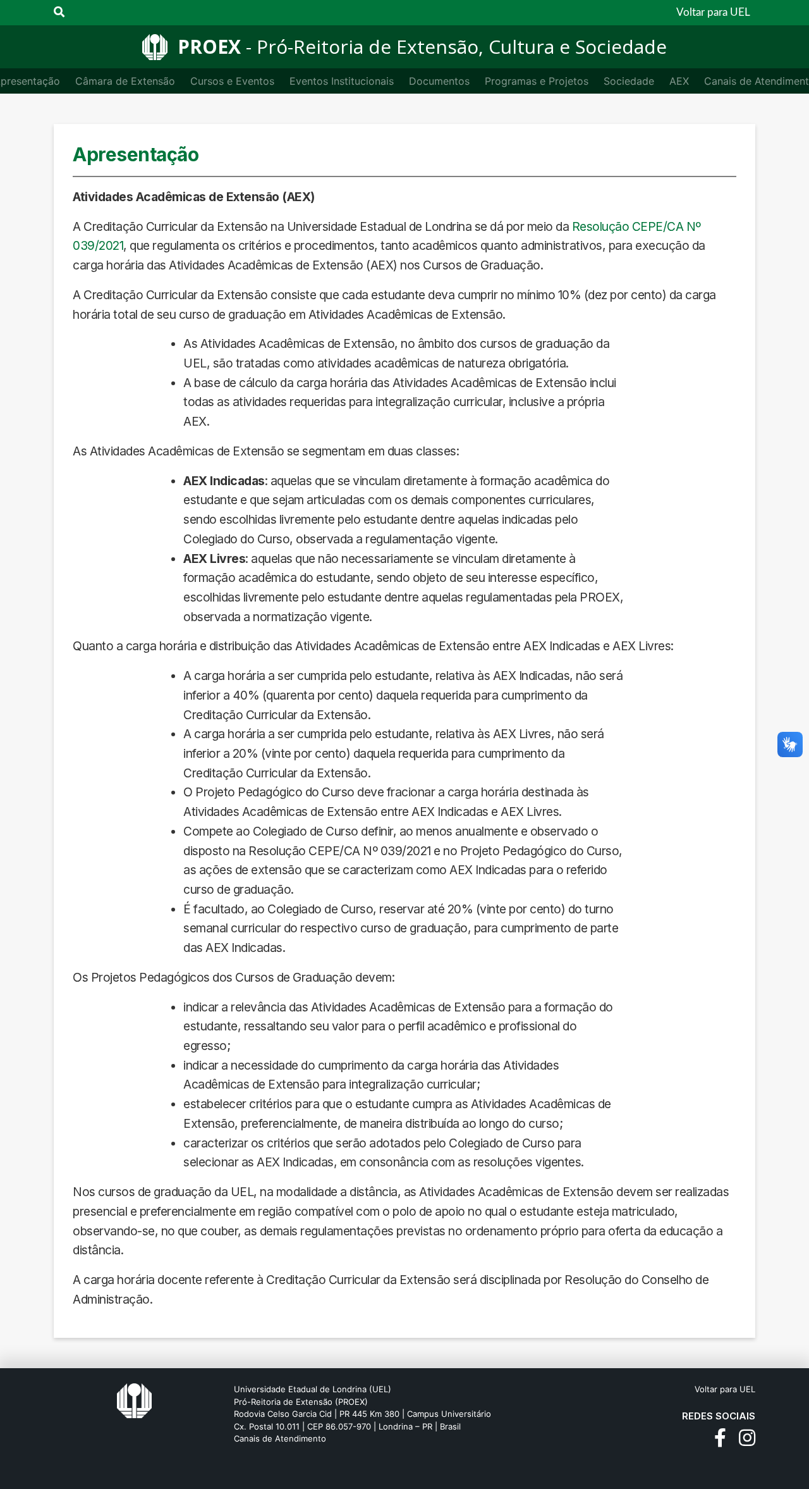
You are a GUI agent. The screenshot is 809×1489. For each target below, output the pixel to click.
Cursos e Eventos (232, 81)
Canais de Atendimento (280, 1438)
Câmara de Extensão (125, 81)
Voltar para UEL (713, 12)
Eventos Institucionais (341, 81)
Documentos (439, 81)
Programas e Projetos (536, 81)
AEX (679, 81)
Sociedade (629, 81)
